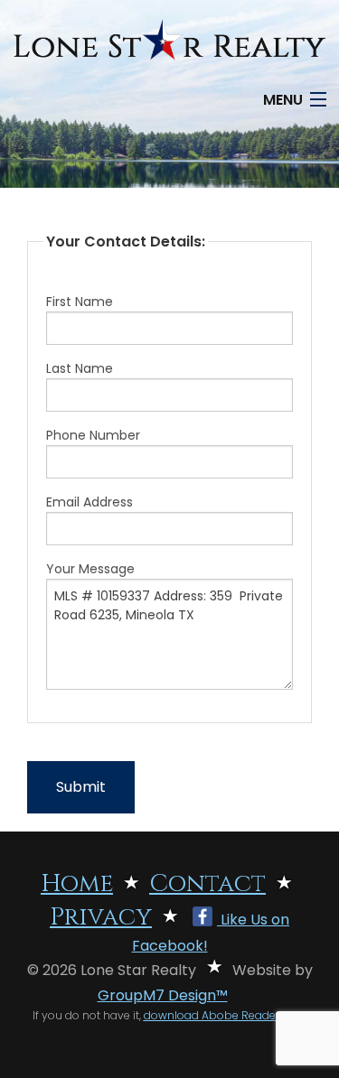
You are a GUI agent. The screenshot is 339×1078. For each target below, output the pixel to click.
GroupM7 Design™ (163, 995)
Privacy (101, 917)
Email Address (89, 502)
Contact (207, 884)
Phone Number (93, 435)
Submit (81, 786)
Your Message (90, 569)
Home (77, 884)
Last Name (79, 368)
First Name (79, 302)
